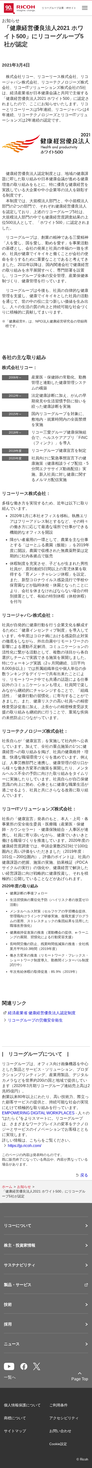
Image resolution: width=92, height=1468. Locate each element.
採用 (8, 1324)
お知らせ (24, 1187)
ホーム (7, 1187)
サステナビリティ (19, 1265)
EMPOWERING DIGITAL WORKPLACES (38, 1113)
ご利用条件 (58, 1405)
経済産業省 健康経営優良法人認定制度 (42, 1013)
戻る (84, 1175)
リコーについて (17, 1226)
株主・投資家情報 (19, 1245)
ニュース (12, 1344)
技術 (8, 1305)
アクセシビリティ (64, 1418)
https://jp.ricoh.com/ (24, 1146)
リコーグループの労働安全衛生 (35, 1020)
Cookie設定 (58, 1444)
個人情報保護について (22, 1405)
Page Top (79, 1379)
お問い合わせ (60, 1431)
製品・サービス (17, 1285)
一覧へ (10, 1377)
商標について (15, 1418)
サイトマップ (15, 1431)
